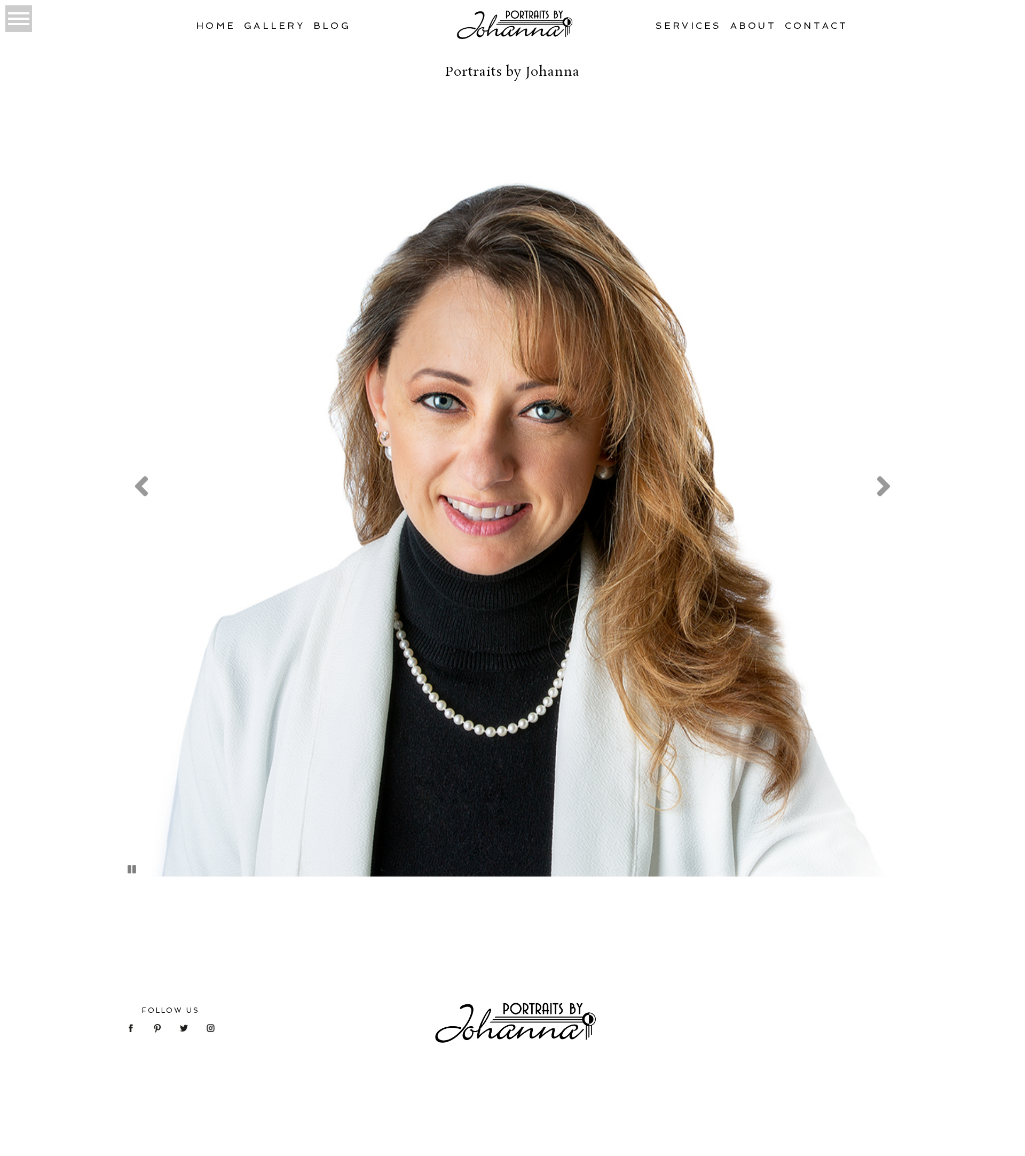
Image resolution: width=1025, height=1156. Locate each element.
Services (689, 25)
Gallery (274, 25)
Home (215, 25)
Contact (816, 25)
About (753, 25)
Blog (332, 25)
